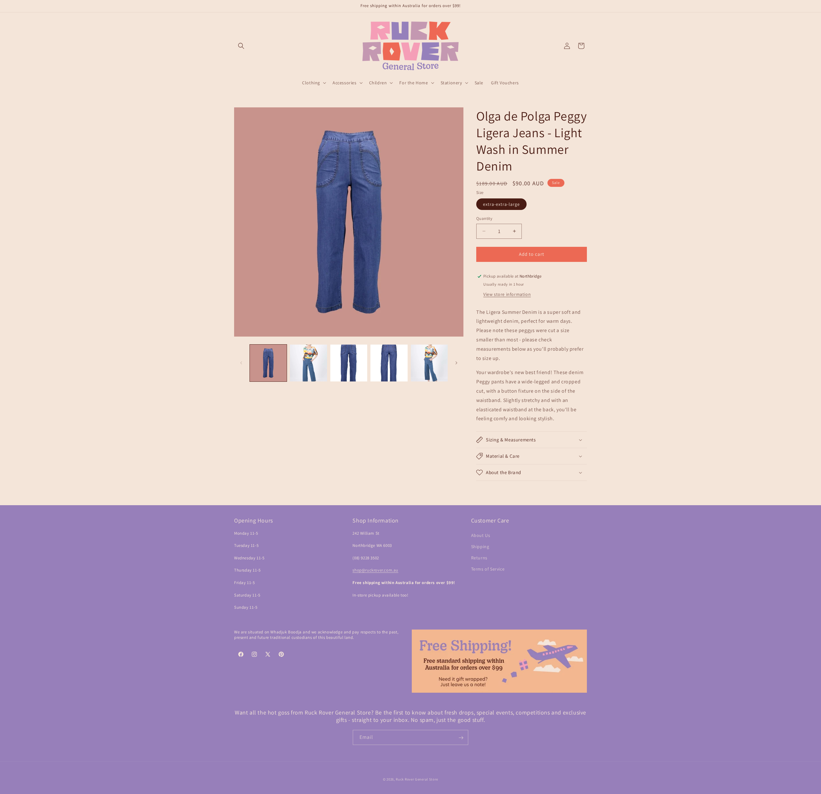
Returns (479, 558)
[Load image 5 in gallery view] (429, 363)
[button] (241, 46)
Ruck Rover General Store (417, 779)
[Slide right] (456, 363)
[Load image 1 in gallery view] (268, 363)
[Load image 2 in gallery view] (308, 363)
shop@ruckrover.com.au (375, 570)
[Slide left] (241, 363)
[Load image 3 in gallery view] (348, 363)
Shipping (480, 546)
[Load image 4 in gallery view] (388, 363)
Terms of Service (488, 569)
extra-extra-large (501, 204)
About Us (480, 535)
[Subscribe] (461, 737)
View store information (507, 294)
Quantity (484, 218)
